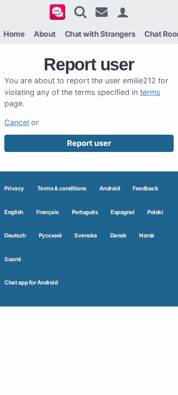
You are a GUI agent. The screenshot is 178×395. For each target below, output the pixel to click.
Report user (89, 143)
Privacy (14, 188)
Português (85, 212)
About (45, 33)
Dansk (118, 235)
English (13, 212)
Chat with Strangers (100, 33)
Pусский (50, 235)
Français (47, 212)
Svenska (85, 235)
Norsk (147, 235)
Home (14, 33)
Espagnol (122, 212)
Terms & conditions (61, 188)
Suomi (12, 259)
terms (150, 92)
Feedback (145, 188)
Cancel (16, 122)
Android (109, 188)
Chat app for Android (30, 282)
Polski (155, 212)
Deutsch (15, 235)
